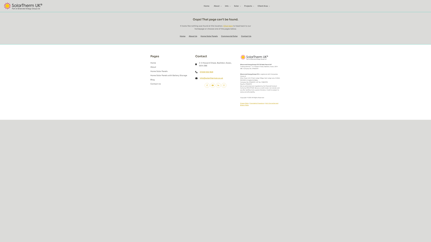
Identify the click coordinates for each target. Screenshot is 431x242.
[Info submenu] (230, 6)
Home (182, 36)
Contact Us (246, 36)
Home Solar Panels (209, 36)
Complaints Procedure (257, 103)
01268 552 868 (206, 72)
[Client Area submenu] (269, 6)
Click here (228, 26)
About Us (193, 36)
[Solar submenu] (240, 6)
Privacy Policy (244, 103)
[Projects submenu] (253, 6)
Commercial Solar (229, 36)
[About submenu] (221, 6)
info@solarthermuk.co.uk (211, 78)
